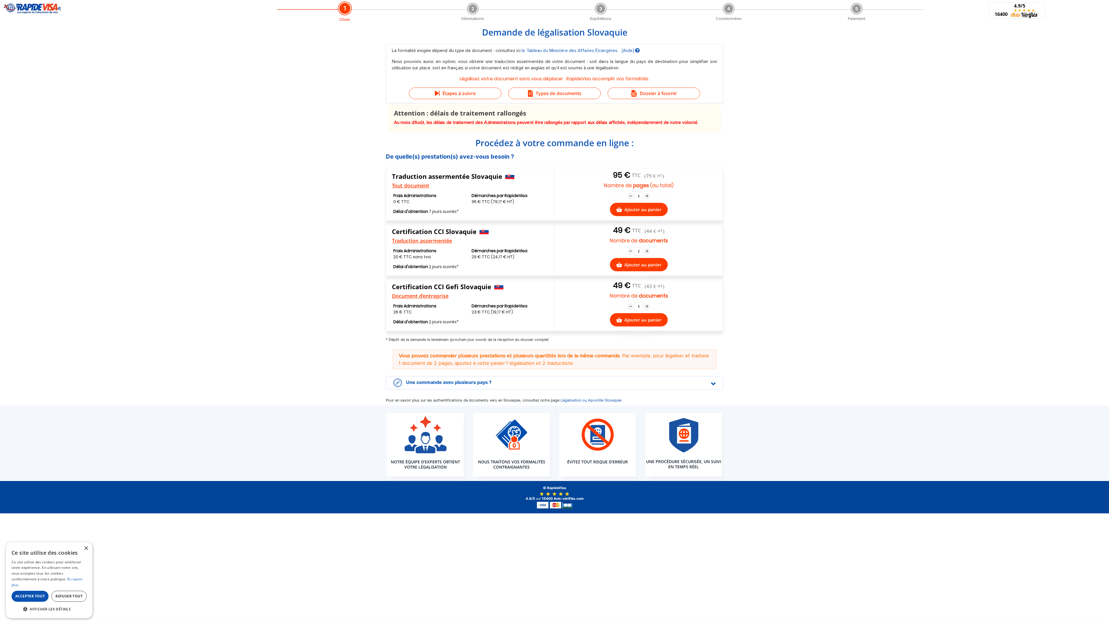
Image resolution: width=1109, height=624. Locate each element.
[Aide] (628, 50)
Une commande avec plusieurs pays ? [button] (448, 382)
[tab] (554, 382)
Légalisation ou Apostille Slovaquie (591, 400)
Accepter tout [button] (30, 596)
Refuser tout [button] (69, 596)
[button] (49, 609)
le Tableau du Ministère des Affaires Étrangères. (570, 50)
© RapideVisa (554, 488)
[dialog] (49, 580)
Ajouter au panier (642, 209)
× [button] (86, 548)
